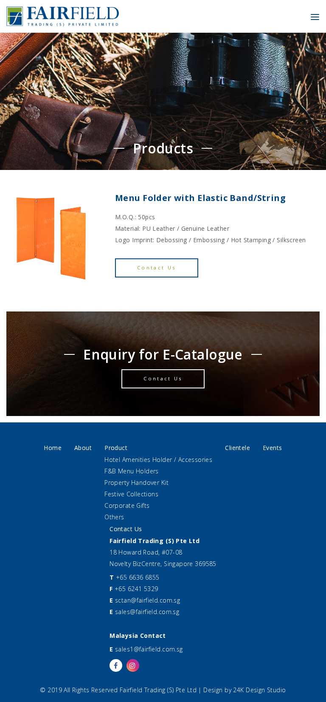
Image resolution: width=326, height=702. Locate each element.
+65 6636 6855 (137, 577)
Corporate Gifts (126, 505)
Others (114, 517)
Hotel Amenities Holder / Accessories (158, 460)
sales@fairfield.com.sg (147, 612)
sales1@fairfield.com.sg (149, 649)
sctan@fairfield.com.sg (147, 600)
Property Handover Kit (136, 482)
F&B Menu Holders (131, 471)
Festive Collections (131, 494)
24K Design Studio (259, 690)
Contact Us (156, 267)
